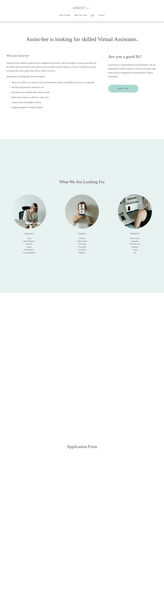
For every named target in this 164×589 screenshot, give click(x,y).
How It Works (65, 15)
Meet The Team (81, 15)
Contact (101, 15)
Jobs (92, 15)
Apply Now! (123, 89)
